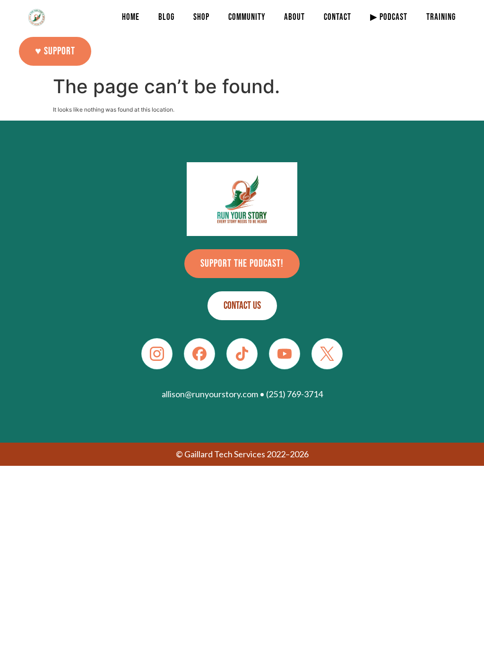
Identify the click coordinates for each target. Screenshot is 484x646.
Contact (337, 17)
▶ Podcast (388, 17)
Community (246, 17)
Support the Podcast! (242, 263)
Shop (201, 17)
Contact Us (242, 305)
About (294, 17)
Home (130, 17)
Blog (166, 17)
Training (441, 17)
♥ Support (55, 51)
